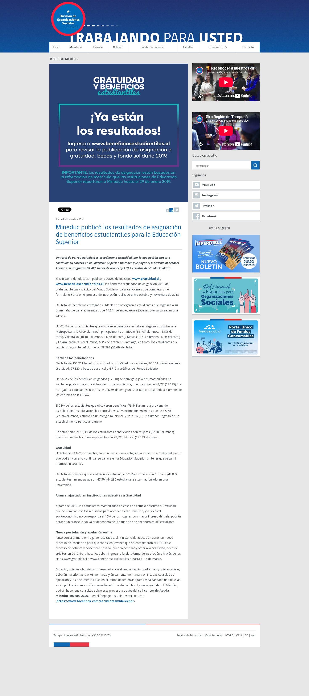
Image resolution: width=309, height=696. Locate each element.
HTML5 (229, 635)
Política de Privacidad (189, 635)
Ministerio (76, 47)
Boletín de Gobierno (152, 47)
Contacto (248, 47)
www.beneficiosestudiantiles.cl (79, 284)
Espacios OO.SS (218, 47)
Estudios (188, 47)
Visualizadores (214, 635)
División (98, 47)
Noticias (118, 47)
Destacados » (69, 59)
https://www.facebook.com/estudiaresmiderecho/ (95, 601)
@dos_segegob (219, 228)
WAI (253, 635)
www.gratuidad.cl (145, 279)
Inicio (56, 47)
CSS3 (239, 635)
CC (246, 635)
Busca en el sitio (204, 156)
